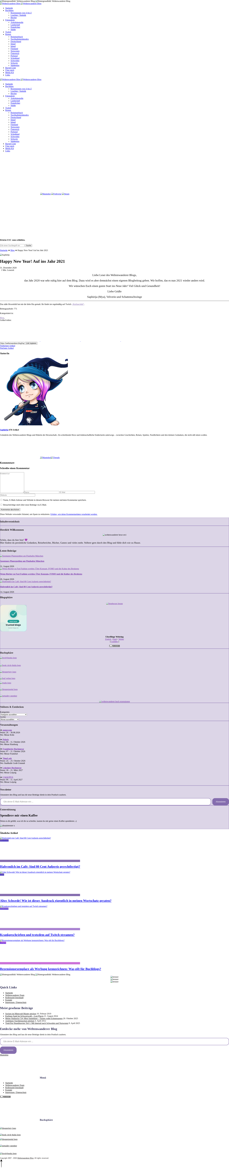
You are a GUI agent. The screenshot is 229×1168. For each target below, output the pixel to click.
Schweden (15, 60)
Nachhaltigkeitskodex (20, 39)
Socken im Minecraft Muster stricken (20, 1014)
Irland (13, 44)
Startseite (9, 8)
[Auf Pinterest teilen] (101, 340)
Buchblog (9, 10)
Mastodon (4, 1055)
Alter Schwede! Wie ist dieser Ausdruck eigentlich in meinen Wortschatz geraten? (55, 900)
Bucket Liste (10, 68)
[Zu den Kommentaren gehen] (20, 861)
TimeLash (7, 758)
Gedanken (4, 840)
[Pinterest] (100, 173)
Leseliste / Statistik (18, 15)
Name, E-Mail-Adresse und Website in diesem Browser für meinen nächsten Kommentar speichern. (44, 500)
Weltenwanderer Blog (25, 1158)
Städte (13, 29)
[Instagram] (60, 173)
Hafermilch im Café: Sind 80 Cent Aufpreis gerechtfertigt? (26, 587)
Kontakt (8, 1000)
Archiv (3, 717)
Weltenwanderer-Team (14, 995)
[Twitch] (20, 194)
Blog (12, 250)
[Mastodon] (45, 194)
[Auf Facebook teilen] (20, 340)
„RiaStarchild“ (78, 304)
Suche (28, 246)
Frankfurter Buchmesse (13, 749)
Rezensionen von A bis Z (21, 13)
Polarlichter (15, 27)
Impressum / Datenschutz (15, 1002)
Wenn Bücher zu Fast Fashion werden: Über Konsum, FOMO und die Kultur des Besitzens (41, 574)
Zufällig (114, 641)
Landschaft (15, 25)
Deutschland (16, 41)
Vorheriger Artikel (7, 346)
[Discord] (181, 173)
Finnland (14, 49)
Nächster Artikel (7, 348)
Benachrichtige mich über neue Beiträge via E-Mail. (25, 505)
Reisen (8, 34)
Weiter (121, 639)
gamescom (7, 730)
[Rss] (141, 173)
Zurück (108, 639)
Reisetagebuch (17, 37)
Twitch (8, 32)
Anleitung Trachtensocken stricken (19, 1021)
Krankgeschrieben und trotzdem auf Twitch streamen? (37, 934)
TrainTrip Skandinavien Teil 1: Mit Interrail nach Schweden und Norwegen (36, 1023)
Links (7, 75)
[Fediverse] (56, 194)
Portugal (14, 56)
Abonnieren (221, 802)
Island (13, 46)
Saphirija (4, 430)
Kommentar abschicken (10, 510)
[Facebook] (20, 173)
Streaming (4, 909)
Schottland (15, 58)
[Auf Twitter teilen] (60, 340)
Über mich (9, 70)
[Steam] (65, 194)
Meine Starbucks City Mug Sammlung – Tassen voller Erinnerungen (34, 1018)
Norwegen (15, 51)
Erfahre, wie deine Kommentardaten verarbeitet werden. (73, 514)
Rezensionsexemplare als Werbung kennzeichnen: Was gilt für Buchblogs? (50, 969)
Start (115, 639)
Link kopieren (31, 343)
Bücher (14, 17)
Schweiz (14, 63)
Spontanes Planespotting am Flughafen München (22, 561)
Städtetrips (15, 65)
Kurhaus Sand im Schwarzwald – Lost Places (24, 1016)
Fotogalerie (10, 20)
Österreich (15, 53)
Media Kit (9, 72)
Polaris (6, 739)
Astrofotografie (17, 22)
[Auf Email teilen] (141, 340)
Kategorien (4, 712)
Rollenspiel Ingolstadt (14, 997)
